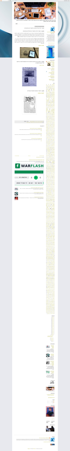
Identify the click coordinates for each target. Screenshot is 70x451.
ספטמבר (52, 339)
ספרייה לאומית (47, 239)
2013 (53, 331)
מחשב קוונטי (53, 185)
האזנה (50, 127)
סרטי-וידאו (50, 244)
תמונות (50, 294)
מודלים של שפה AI (51, 183)
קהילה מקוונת (47, 264)
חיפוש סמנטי (48, 149)
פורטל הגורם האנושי (51, 79)
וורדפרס (50, 139)
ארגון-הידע (47, 101)
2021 (53, 322)
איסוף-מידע (53, 92)
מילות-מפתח (49, 196)
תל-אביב (48, 293)
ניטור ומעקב (48, 227)
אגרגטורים (53, 84)
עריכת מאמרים (50, 251)
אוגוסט (52, 340)
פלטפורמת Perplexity (52, 258)
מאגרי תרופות (50, 176)
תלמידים (54, 294)
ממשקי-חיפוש (53, 199)
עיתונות (29, 122)
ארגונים (48, 102)
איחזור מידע (53, 89)
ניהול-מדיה (48, 224)
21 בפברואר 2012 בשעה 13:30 (33, 128)
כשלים (52, 164)
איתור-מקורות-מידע (49, 94)
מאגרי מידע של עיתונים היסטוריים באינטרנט (50, 336)
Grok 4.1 (53, 306)
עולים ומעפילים (49, 247)
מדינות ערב (53, 181)
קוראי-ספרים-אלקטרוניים (52, 266)
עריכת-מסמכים (50, 252)
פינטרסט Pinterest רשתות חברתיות (50, 256)
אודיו (48, 84)
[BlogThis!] (27, 121)
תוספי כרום (51, 290)
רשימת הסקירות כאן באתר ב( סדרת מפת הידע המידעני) (50, 395)
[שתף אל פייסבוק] (25, 121)
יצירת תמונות (49, 158)
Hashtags (50, 306)
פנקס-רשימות (48, 259)
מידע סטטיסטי (53, 187)
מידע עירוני (49, 187)
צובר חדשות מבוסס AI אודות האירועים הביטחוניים (52, 372)
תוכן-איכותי (48, 286)
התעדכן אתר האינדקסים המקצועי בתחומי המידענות (37, 187)
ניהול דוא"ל (47, 218)
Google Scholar (53, 305)
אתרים (47, 106)
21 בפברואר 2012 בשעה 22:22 (33, 133)
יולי (52, 341)
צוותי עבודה (53, 263)
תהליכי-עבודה (53, 286)
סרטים (46, 244)
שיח (51, 277)
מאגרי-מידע (35, 122)
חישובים (49, 152)
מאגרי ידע (48, 167)
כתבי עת (50, 164)
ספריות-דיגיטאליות (48, 238)
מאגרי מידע (48, 168)
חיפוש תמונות (49, 150)
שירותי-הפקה (53, 281)
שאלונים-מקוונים (50, 276)
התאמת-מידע (53, 137)
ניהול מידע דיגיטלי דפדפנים (50, 222)
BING (48, 297)
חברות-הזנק (53, 144)
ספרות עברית (52, 234)
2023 (53, 320)
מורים (47, 183)
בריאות (48, 117)
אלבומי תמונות (53, 96)
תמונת (47, 294)
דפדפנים (50, 125)
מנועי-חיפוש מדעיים (49, 209)
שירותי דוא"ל (53, 280)
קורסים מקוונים (50, 267)
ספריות (48, 235)
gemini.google (51, 301)
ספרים (48, 240)
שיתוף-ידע (50, 282)
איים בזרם (53, 71)
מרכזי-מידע (53, 217)
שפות (49, 284)
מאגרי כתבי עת (53, 168)
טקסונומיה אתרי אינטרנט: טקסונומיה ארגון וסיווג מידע (50, 156)
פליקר (51, 259)
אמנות (49, 97)
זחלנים (46, 141)
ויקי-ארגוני (47, 140)
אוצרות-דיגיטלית (50, 87)
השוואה (48, 136)
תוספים (48, 290)
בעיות (54, 117)
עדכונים (54, 246)
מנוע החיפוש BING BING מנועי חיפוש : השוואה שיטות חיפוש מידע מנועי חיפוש (50, 202)
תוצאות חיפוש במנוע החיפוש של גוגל (51, 291)
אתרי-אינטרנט (49, 105)
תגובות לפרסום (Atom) (39, 157)
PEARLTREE (52, 309)
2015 (53, 329)
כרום (54, 164)
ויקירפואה (50, 141)
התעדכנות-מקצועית (48, 137)
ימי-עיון (47, 157)
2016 (53, 328)
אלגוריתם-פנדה (53, 97)
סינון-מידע (51, 233)
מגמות (49, 179)
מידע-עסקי (53, 191)
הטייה (49, 129)
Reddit (53, 310)
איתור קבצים (49, 93)
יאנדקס (51, 156)
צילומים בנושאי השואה (48, 263)
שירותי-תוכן (50, 281)
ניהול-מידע (53, 225)
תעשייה (47, 295)
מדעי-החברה (48, 181)
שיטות (49, 277)
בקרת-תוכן (51, 117)
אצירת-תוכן (50, 101)
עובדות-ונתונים (47, 246)
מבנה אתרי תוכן (53, 179)
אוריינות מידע (48, 88)
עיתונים (27, 122)
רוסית (47, 271)
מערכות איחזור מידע (51, 212)
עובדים (53, 247)
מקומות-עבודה (53, 216)
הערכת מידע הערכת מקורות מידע (51, 133)
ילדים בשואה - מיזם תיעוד (50, 61)
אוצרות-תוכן (53, 88)
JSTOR (47, 306)
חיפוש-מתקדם (53, 152)
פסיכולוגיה (53, 260)
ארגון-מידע (52, 102)
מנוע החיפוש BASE (50, 201)
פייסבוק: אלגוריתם (48, 254)
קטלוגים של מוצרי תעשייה (49, 268)
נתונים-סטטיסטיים (48, 230)
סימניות (54, 233)
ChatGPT (53, 298)
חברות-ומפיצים (48, 144)
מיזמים (47, 195)
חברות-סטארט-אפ (52, 145)
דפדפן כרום (49, 124)
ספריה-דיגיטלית (53, 235)
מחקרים (54, 184)
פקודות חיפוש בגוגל (49, 260)
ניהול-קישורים (51, 226)
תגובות (52, 402)
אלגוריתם (48, 96)
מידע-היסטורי (32, 122)
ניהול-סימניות (47, 225)
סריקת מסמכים (40, 128)
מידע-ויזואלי (48, 189)
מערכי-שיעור (53, 214)
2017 (53, 327)
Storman (34, 448)
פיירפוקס (53, 255)
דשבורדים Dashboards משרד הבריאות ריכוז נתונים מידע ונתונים (50, 127)
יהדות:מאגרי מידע (53, 157)
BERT (50, 297)
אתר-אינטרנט (50, 104)
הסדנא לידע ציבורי (51, 131)
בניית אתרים (48, 115)
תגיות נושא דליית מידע (49, 285)
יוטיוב (49, 157)
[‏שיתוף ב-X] (26, 121)
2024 (53, 319)
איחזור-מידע (40, 122)
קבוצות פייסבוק (52, 264)
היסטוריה (38, 122)
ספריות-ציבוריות (52, 239)
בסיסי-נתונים (48, 116)
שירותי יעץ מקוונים (49, 280)
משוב (50, 217)
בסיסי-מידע (53, 116)
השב (41, 130)
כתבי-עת (47, 164)
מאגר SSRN (51, 167)
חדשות (48, 145)
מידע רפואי (51, 188)
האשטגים (47, 127)
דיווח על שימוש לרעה (51, 397)
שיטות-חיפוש (49, 278)
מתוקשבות (48, 217)
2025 (53, 318)
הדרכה (49, 128)
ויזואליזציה (53, 140)
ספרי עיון (48, 234)
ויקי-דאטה (53, 141)
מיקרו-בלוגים (48, 197)
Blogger (29, 448)
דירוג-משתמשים (48, 123)
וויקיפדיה (53, 139)
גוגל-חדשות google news (51, 120)
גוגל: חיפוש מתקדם (49, 121)
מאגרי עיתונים (52, 172)
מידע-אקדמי (47, 188)
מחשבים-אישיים (48, 185)
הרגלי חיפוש (50, 135)
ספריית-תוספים (52, 240)
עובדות (51, 246)
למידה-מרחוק (50, 166)
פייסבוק (53, 254)
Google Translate (48, 305)
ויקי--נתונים (50, 140)
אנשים (50, 100)
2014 (53, 330)
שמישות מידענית (53, 284)
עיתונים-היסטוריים (53, 250)
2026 (53, 317)
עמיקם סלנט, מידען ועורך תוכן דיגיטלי (50, 32)
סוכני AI (53, 231)
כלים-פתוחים (48, 162)
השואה (51, 136)
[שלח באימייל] (28, 121)
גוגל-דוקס (50, 119)
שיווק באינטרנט (40, 133)
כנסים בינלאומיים (49, 163)
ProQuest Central (48, 309)
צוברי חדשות (53, 262)
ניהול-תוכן (47, 226)
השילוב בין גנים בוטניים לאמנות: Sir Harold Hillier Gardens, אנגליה (51, 73)
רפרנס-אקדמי (50, 272)
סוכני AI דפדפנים (49, 231)
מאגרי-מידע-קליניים (49, 177)
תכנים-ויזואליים (53, 293)
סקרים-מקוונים (50, 243)
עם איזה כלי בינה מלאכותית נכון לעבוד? (38, 192)
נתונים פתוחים (53, 230)
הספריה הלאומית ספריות (49, 132)
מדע (50, 181)
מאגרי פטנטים (48, 172)
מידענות (50, 192)
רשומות (52, 401)
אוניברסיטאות (53, 85)
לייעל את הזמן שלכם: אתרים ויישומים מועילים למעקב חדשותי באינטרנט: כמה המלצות (52, 363)
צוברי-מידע (48, 262)
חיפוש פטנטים (53, 150)
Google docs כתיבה (51, 303)
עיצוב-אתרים (51, 248)
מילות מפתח (53, 196)
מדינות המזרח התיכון (49, 180)
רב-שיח (50, 271)
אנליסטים (49, 98)
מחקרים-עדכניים (49, 184)
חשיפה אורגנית (53, 154)
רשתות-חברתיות (52, 275)
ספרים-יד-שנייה (48, 242)
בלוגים (54, 114)
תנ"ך (49, 295)
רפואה (54, 272)
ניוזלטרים (52, 227)
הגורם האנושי (52, 128)
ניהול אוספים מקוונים (52, 218)
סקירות (54, 243)
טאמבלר (48, 154)
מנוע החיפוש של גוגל (49, 200)
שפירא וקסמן (40, 138)
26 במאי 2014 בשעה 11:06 (34, 138)
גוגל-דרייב (47, 119)
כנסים (52, 163)
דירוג (51, 123)
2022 (53, 321)
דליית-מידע (53, 124)
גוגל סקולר (53, 119)
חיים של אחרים (52, 75)
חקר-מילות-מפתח (49, 153)
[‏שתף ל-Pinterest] (24, 121)
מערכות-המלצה (48, 213)
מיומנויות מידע (50, 195)
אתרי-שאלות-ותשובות (52, 106)
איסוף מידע (48, 91)
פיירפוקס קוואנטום (49, 255)
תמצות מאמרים (53, 295)
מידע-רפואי (50, 191)
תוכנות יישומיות (50, 287)
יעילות (53, 158)
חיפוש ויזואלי (52, 148)
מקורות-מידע (48, 216)
